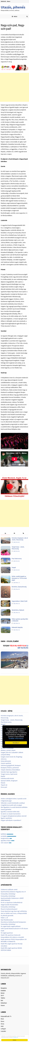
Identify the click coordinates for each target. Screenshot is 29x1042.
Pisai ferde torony (17, 558)
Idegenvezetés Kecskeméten (9, 905)
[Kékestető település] (5, 628)
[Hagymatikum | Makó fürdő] (5, 601)
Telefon (3, 998)
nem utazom (5, 843)
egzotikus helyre (6, 840)
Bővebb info (15, 1037)
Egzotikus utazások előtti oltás (10, 812)
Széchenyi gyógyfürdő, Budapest (11, 765)
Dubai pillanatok (6, 761)
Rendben (14, 1040)
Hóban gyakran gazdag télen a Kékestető (13, 737)
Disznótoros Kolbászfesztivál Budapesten (13, 922)
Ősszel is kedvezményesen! (9, 909)
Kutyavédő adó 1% (6, 1016)
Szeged (14, 567)
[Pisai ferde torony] (5, 559)
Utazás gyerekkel (6, 809)
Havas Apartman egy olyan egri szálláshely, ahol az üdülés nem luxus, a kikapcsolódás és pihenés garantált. (14, 913)
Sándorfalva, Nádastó (18, 610)
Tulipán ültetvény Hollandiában (10, 770)
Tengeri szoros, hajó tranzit (9, 774)
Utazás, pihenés (13, 7)
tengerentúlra (5, 838)
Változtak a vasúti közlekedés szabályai (13, 803)
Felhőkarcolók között (7, 778)
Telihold (3, 744)
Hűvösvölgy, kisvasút (7, 741)
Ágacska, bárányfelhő (7, 746)
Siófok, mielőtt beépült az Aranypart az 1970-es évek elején (19, 578)
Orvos (2, 1024)
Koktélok (3, 990)
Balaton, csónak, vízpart (8, 750)
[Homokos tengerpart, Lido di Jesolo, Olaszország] (5, 538)
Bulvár (2, 993)
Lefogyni (3, 1029)
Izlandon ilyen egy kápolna (9, 772)
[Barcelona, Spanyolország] (5, 587)
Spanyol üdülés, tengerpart (9, 781)
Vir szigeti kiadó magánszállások (10, 926)
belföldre (4, 834)
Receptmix (4, 988)
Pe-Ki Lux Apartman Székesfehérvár (11, 902)
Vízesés (3, 783)
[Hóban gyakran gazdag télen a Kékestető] (5, 619)
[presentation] (5, 533)
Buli (2, 1000)
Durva (2, 1021)
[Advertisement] (14, 87)
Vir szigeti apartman (7, 933)
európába (4, 836)
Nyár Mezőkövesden (7, 920)
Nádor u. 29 (4, 918)
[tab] (5, 533)
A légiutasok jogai (6, 801)
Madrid (3, 776)
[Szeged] (5, 568)
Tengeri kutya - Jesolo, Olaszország (18, 548)
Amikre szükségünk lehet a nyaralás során (13, 799)
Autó (2, 1026)
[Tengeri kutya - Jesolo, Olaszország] (5, 547)
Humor (3, 1005)
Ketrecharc (4, 1003)
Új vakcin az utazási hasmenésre (10, 814)
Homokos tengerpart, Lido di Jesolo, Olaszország (20, 539)
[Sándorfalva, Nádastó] (5, 610)
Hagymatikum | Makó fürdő (19, 601)
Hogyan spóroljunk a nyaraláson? (11, 820)
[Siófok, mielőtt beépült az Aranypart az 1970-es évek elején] (5, 577)
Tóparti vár (4, 785)
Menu (15, 16)
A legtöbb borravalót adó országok (11, 805)
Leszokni (3, 1031)
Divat (2, 1019)
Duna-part (4, 787)
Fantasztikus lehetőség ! (8, 894)
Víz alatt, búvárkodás (7, 748)
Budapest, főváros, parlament (10, 768)
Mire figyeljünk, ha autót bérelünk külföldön (14, 807)
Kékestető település (17, 627)
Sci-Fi (2, 995)
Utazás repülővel (6, 763)
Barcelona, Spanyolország (19, 587)
